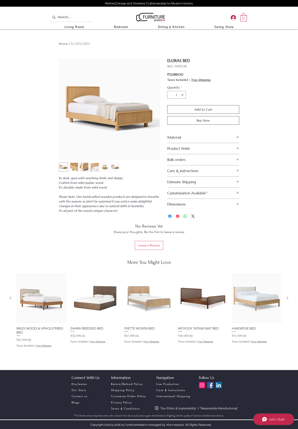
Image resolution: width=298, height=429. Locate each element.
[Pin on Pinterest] (177, 216)
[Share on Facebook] (169, 216)
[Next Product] (287, 298)
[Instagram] (202, 385)
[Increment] (182, 95)
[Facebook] (210, 385)
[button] (74, 27)
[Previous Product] (10, 298)
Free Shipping (201, 80)
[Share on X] (193, 216)
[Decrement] (170, 95)
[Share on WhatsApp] (185, 216)
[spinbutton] (176, 95)
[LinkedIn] (218, 385)
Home (63, 44)
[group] (149, 315)
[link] (243, 17)
